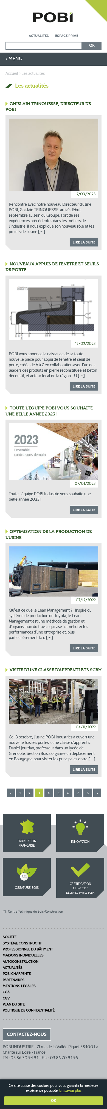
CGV (6, 999)
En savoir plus (70, 1091)
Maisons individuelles (23, 956)
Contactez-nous (96, 11)
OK (53, 1101)
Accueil (11, 74)
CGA (6, 992)
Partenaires (13, 980)
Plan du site (14, 1005)
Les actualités (33, 74)
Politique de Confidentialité (29, 1011)
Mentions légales (19, 986)
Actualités (39, 36)
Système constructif (22, 943)
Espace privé (66, 36)
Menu (15, 59)
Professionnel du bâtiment (28, 950)
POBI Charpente (17, 974)
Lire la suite (84, 242)
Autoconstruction (20, 962)
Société (9, 937)
